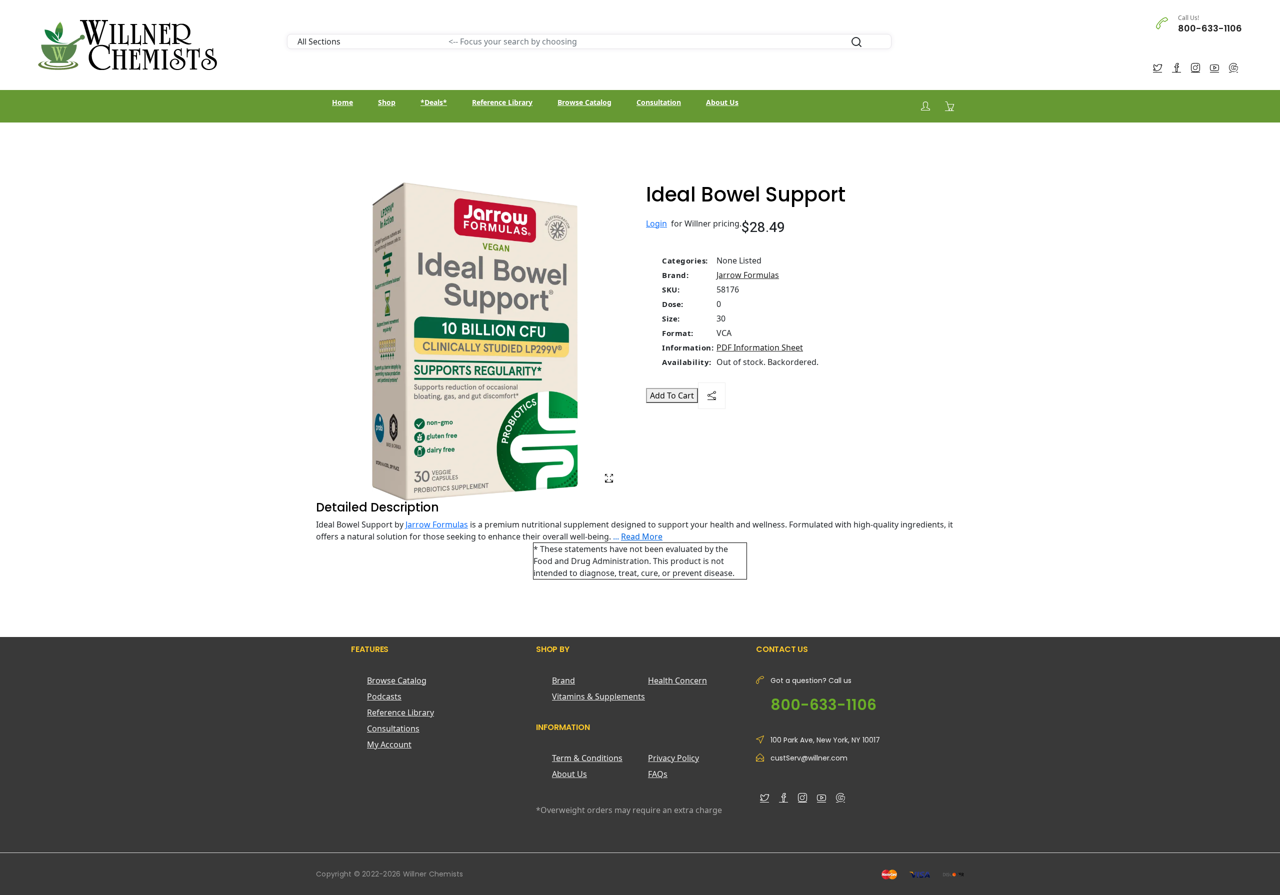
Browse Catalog (585, 102)
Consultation (658, 102)
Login (656, 223)
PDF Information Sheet (759, 347)
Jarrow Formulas (747, 275)
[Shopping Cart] (949, 106)
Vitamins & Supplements (598, 696)
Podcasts (384, 696)
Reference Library (502, 102)
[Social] (712, 395)
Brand (563, 680)
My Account (389, 744)
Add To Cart (672, 395)
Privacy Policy (673, 758)
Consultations (393, 728)
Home (342, 102)
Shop (387, 102)
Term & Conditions (587, 758)
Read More (641, 536)
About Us (722, 102)
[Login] (925, 106)
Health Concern (677, 680)
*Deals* (433, 102)
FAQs (658, 774)
